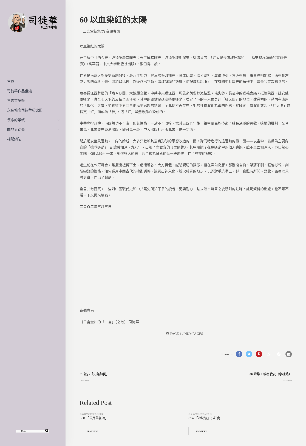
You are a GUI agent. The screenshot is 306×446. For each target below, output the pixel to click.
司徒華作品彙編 (19, 91)
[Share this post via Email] (288, 354)
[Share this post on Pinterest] (259, 354)
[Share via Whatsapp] (269, 354)
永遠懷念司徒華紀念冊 (24, 110)
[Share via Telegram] (279, 354)
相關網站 (14, 139)
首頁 (10, 82)
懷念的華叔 (16, 120)
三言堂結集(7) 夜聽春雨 (101, 31)
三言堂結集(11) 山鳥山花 (91, 413)
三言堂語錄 (16, 101)
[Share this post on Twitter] (249, 354)
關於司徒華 (16, 130)
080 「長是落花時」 (94, 417)
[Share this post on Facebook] (239, 354)
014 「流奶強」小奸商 (204, 417)
